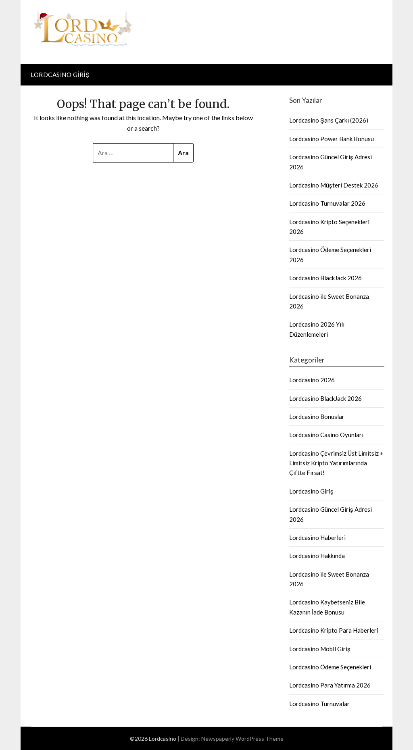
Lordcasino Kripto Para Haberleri (333, 630)
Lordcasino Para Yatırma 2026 (330, 685)
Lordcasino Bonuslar (316, 416)
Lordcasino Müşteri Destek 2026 (333, 185)
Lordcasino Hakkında (317, 555)
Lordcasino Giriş (60, 74)
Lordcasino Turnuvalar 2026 (327, 203)
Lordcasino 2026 (312, 379)
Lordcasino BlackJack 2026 (325, 277)
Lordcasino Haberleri (317, 537)
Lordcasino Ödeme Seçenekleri (330, 667)
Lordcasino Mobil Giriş (319, 648)
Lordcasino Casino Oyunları (326, 434)
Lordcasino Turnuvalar (319, 703)
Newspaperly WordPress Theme (242, 738)
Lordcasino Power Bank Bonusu (331, 138)
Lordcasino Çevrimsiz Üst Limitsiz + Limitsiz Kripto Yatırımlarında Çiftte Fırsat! (336, 463)
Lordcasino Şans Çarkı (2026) (328, 120)
